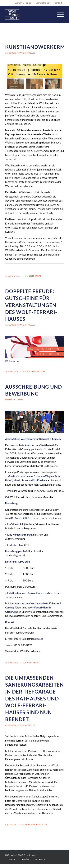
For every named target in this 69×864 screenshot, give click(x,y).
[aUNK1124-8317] (34, 422)
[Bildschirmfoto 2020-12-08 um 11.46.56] (34, 347)
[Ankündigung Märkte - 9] (34, 76)
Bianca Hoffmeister (36, 824)
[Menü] (58, 14)
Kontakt (58, 3)
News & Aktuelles (26, 53)
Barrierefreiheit (43, 3)
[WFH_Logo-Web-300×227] (28, 14)
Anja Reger (35, 276)
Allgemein (10, 53)
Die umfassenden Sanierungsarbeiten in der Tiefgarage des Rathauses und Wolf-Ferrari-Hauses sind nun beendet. (34, 698)
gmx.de (22, 555)
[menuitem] (58, 14)
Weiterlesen (12, 361)
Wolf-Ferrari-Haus (26, 855)
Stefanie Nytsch (36, 371)
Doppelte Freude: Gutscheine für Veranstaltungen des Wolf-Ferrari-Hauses (31, 305)
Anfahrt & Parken (23, 3)
